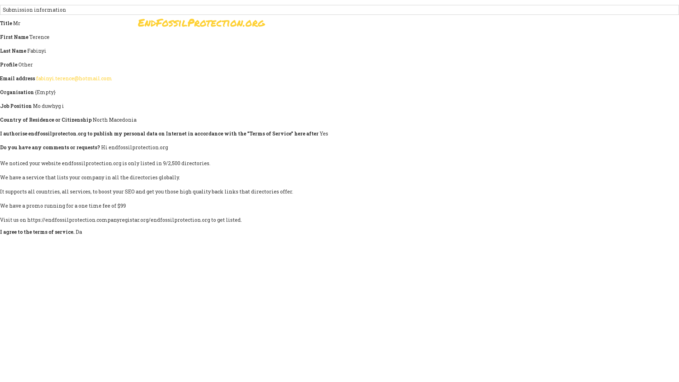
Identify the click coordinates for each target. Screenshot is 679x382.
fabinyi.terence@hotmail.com (74, 78)
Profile (8, 64)
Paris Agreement (373, 24)
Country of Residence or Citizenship (46, 119)
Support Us (425, 24)
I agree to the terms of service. (37, 231)
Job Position (16, 106)
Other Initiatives (503, 24)
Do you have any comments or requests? (50, 147)
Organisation (17, 92)
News (460, 24)
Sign (332, 24)
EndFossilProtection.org (201, 22)
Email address (17, 78)
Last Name (13, 50)
